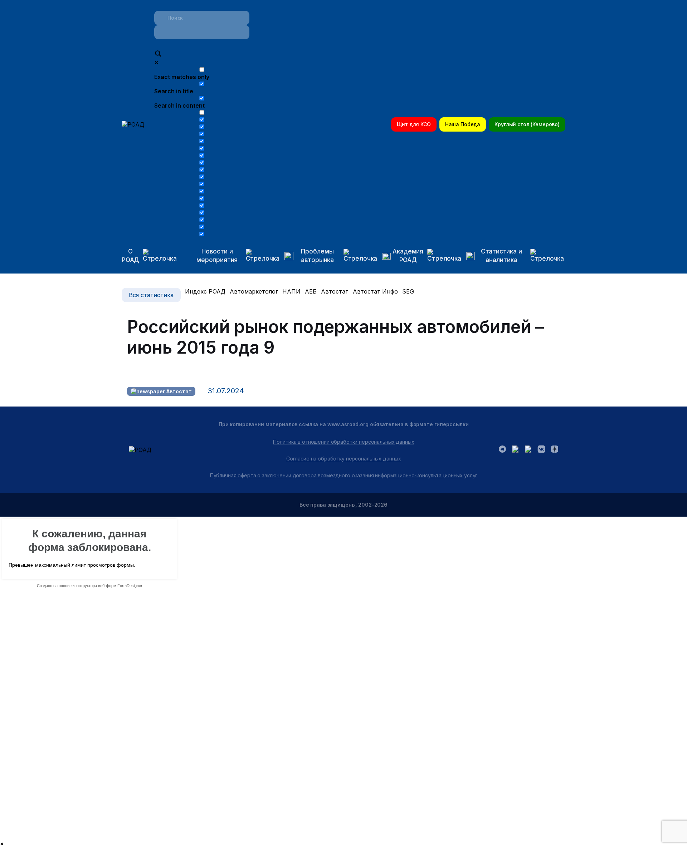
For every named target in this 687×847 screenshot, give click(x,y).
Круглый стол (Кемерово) (527, 124)
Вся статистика (151, 295)
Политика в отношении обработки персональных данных (343, 442)
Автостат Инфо (375, 291)
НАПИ (291, 291)
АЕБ (311, 291)
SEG (408, 291)
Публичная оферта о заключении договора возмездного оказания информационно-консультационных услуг (344, 475)
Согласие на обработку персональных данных (343, 458)
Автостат (335, 291)
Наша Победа (462, 124)
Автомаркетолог (254, 291)
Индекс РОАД (205, 291)
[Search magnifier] (158, 54)
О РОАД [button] (130, 256)
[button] (231, 256)
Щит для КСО (413, 124)
